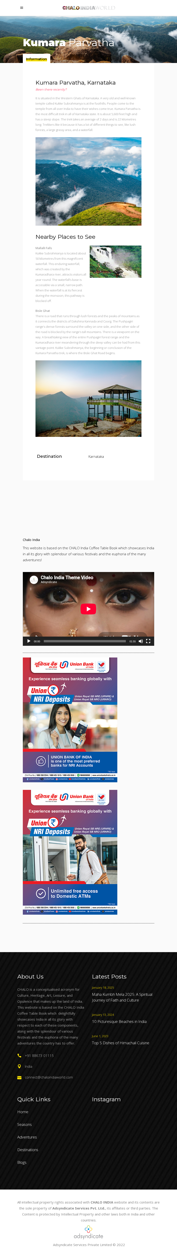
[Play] (29, 641)
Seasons (24, 1124)
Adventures (27, 1137)
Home (22, 1111)
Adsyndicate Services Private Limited (82, 1244)
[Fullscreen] (148, 641)
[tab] (36, 59)
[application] (88, 609)
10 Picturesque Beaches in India (119, 1021)
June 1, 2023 (100, 1036)
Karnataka (96, 456)
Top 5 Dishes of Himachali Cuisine (120, 1042)
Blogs (22, 1162)
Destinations (27, 1149)
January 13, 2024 (103, 1015)
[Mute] (141, 641)
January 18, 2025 (103, 987)
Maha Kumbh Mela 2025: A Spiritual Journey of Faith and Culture (122, 997)
